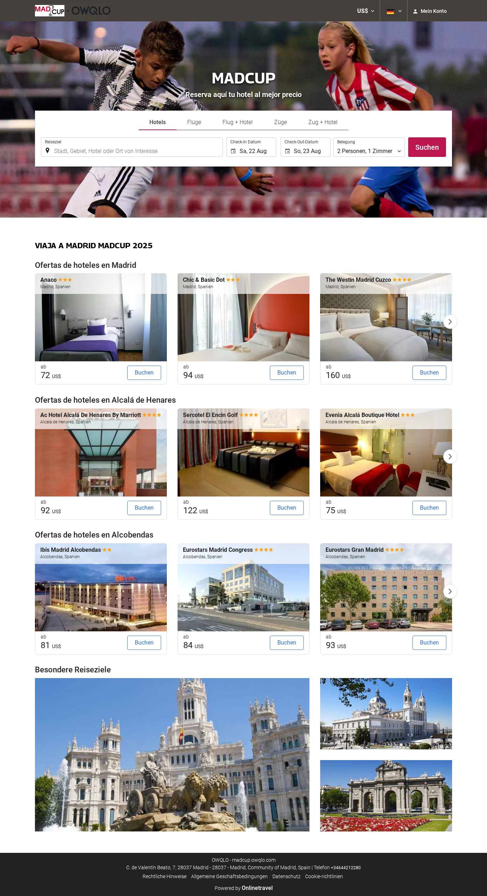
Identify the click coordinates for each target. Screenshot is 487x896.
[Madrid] (172, 754)
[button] (366, 10)
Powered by (244, 888)
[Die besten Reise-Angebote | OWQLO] (73, 10)
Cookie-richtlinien (324, 876)
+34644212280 (346, 867)
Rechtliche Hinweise (164, 876)
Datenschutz (286, 876)
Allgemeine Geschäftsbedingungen (229, 876)
